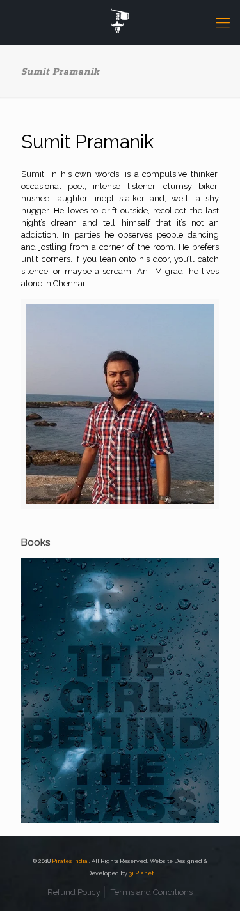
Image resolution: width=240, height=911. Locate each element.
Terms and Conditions (152, 892)
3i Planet (141, 873)
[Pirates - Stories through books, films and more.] (120, 22)
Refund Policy (73, 892)
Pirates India (70, 861)
